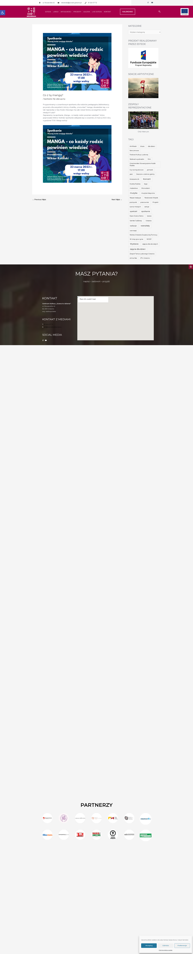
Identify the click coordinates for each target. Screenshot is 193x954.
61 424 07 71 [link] (48, 324)
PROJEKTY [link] (77, 12)
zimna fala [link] (133, 258)
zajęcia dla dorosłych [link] (150, 244)
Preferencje (182, 945)
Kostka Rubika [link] (135, 184)
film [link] (149, 159)
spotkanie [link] (145, 211)
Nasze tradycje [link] (135, 198)
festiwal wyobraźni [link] (137, 159)
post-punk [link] (133, 202)
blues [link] (142, 146)
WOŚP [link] (149, 239)
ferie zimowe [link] (134, 150)
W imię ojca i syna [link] (136, 239)
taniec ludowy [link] (136, 221)
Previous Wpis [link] (39, 200)
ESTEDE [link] (48, 12)
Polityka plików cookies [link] (165, 950)
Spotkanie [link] (48, 99)
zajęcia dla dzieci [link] (137, 249)
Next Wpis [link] (117, 200)
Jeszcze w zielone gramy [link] (145, 174)
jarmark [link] (150, 170)
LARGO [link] (56, 12)
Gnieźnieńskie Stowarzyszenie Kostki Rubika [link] (143, 164)
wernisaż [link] (133, 231)
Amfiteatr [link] (133, 146)
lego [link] (145, 184)
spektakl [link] (133, 211)
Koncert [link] (147, 179)
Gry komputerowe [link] (136, 170)
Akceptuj (148, 945)
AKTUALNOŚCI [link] (66, 12)
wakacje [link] (133, 226)
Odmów (165, 945)
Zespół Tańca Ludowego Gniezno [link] (142, 254)
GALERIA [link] (86, 12)
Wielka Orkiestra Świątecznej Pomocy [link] (143, 235)
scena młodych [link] (135, 207)
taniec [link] (149, 216)
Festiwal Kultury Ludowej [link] (139, 155)
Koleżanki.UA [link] (134, 179)
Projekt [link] (155, 202)
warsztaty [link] (145, 226)
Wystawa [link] (134, 244)
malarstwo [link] (134, 188)
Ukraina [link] (148, 221)
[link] (2, 12)
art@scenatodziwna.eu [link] (52, 327)
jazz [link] (131, 174)
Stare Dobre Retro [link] (136, 216)
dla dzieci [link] (151, 146)
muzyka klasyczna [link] (148, 193)
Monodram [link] (145, 188)
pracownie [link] (144, 202)
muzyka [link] (133, 193)
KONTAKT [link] (107, 12)
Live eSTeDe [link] (97, 12)
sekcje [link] (146, 207)
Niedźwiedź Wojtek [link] (151, 198)
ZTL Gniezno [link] (145, 258)
